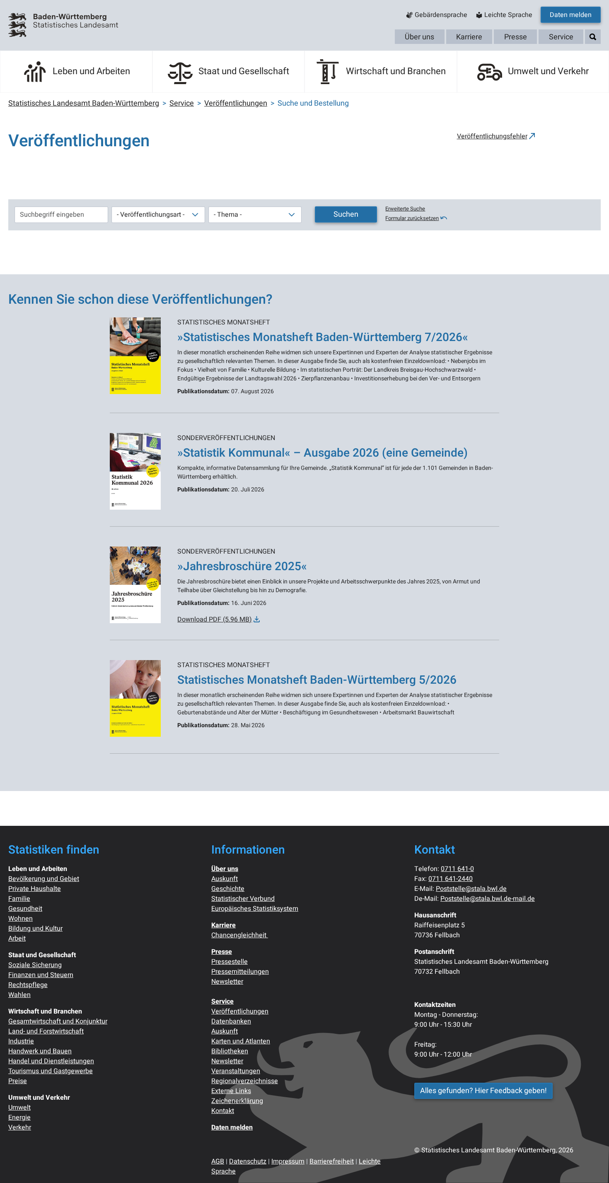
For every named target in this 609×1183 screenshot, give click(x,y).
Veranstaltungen (235, 1071)
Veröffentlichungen (239, 1011)
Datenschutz (247, 1161)
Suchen (346, 214)
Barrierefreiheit (331, 1161)
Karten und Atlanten (240, 1041)
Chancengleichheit (239, 935)
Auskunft (224, 879)
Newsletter (227, 982)
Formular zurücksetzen (412, 218)
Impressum (287, 1161)
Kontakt (222, 1111)
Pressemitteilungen (240, 972)
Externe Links (231, 1091)
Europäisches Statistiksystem (254, 909)
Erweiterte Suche (405, 209)
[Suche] (593, 37)
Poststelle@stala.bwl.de (471, 889)
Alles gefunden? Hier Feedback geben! (483, 1090)
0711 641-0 (457, 869)
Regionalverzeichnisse (244, 1081)
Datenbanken (231, 1021)
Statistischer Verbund (243, 899)
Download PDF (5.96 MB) (214, 619)
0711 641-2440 (450, 879)
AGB (217, 1161)
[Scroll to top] (591, 1165)
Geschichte (227, 889)
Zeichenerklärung (237, 1101)
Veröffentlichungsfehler (492, 136)
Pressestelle (229, 962)
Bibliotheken (229, 1051)
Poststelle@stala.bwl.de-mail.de (487, 899)
